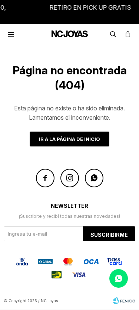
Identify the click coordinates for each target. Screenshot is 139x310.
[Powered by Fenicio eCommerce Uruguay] (124, 300)
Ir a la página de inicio (69, 139)
